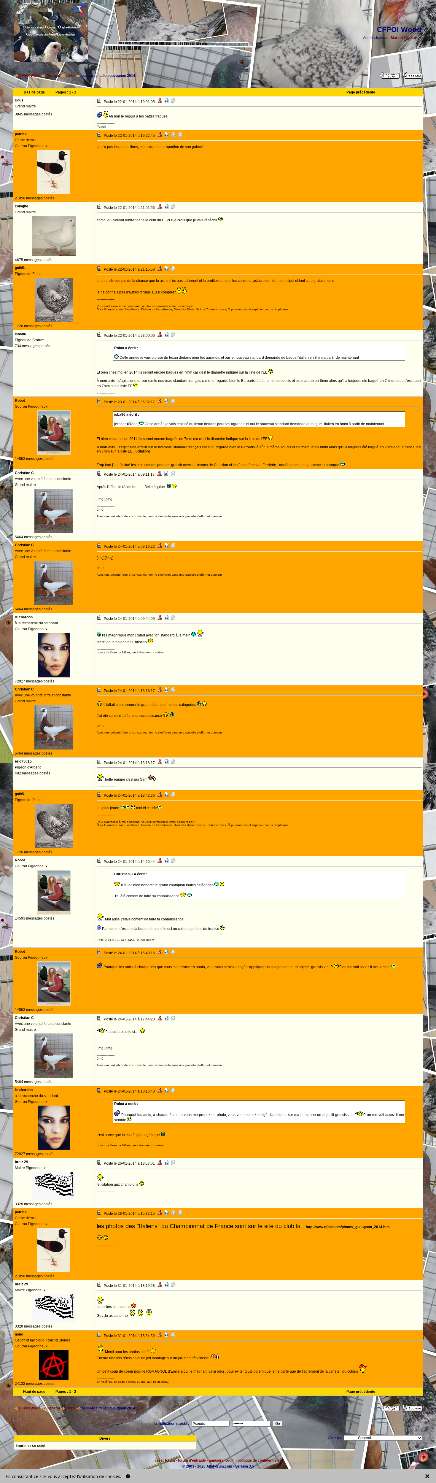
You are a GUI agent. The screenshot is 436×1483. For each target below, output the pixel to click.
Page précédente (360, 92)
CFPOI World (29, 76)
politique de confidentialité (259, 1460)
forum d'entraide (192, 1460)
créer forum (165, 1460)
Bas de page (34, 92)
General (53, 76)
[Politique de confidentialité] (128, 1476)
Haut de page (34, 1392)
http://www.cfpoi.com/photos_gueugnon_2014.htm (348, 1227)
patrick (415, 38)
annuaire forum (222, 1460)
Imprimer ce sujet (30, 1446)
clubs (70, 76)
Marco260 (399, 38)
